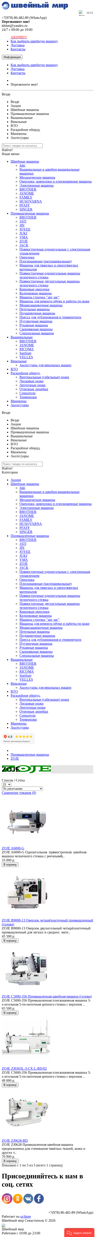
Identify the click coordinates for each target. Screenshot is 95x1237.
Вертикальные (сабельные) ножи (44, 377)
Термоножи (28, 397)
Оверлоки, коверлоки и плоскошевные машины (55, 181)
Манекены (19, 401)
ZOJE (23, 241)
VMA (23, 237)
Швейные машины (25, 161)
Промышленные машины (30, 213)
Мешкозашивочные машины (41, 305)
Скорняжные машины (36, 329)
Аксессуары (20, 405)
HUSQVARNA (30, 201)
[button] (79, 1232)
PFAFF (24, 205)
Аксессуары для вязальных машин (45, 365)
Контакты (18, 49)
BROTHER (27, 189)
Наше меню (10, 154)
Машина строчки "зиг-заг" (39, 297)
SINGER (25, 209)
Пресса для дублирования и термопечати (50, 317)
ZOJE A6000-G (13, 848)
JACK (23, 245)
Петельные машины (34, 309)
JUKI (23, 233)
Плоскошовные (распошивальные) (45, 261)
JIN (22, 225)
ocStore (25, 1216)
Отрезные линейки (33, 389)
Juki (22, 165)
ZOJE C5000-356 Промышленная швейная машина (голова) (47, 996)
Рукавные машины (33, 325)
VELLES (26, 357)
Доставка (18, 45)
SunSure (25, 353)
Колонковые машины (35, 293)
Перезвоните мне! (24, 84)
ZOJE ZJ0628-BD (15, 1140)
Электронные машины (36, 185)
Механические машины (37, 177)
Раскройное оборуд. (25, 373)
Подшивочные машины (37, 313)
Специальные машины (36, 333)
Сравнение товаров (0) (19, 793)
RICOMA (26, 349)
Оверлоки (26, 257)
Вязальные (19, 361)
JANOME (26, 193)
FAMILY (25, 197)
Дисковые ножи (31, 381)
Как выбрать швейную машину (34, 41)
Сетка (20, 780)
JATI (22, 221)
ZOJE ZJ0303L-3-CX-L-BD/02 (24, 1068)
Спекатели (27, 393)
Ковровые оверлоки (34, 289)
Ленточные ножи (32, 385)
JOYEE (24, 229)
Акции (16, 480)
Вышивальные (22, 337)
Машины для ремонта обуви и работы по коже (54, 301)
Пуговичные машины (35, 321)
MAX (90, 13)
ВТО (14, 369)
